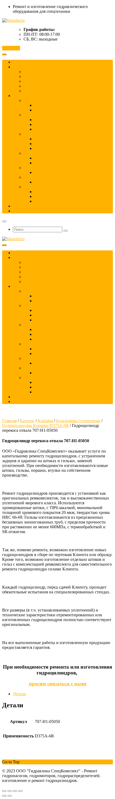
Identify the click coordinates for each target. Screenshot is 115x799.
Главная (20, 62)
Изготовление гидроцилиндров (52, 71)
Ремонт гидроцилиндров (46, 76)
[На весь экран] (9, 791)
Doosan (30, 115)
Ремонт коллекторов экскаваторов (55, 86)
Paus (38, 201)
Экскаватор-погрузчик (55, 172)
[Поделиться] (15, 791)
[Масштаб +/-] (4, 791)
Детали (19, 694)
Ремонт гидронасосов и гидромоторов (59, 81)
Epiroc (39, 191)
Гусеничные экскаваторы (57, 105)
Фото (17, 206)
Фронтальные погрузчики (58, 129)
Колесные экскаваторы (55, 110)
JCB (27, 167)
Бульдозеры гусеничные (56, 182)
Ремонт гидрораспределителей (52, 91)
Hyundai (31, 153)
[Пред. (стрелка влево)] (4, 796)
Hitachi (30, 134)
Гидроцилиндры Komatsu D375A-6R (35, 425)
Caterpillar (32, 100)
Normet (40, 196)
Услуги (19, 67)
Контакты (11, 48)
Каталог (20, 95)
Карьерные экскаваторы (56, 143)
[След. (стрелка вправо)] (9, 796)
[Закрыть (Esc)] (20, 791)
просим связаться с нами (57, 683)
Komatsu (31, 177)
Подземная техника (41, 187)
